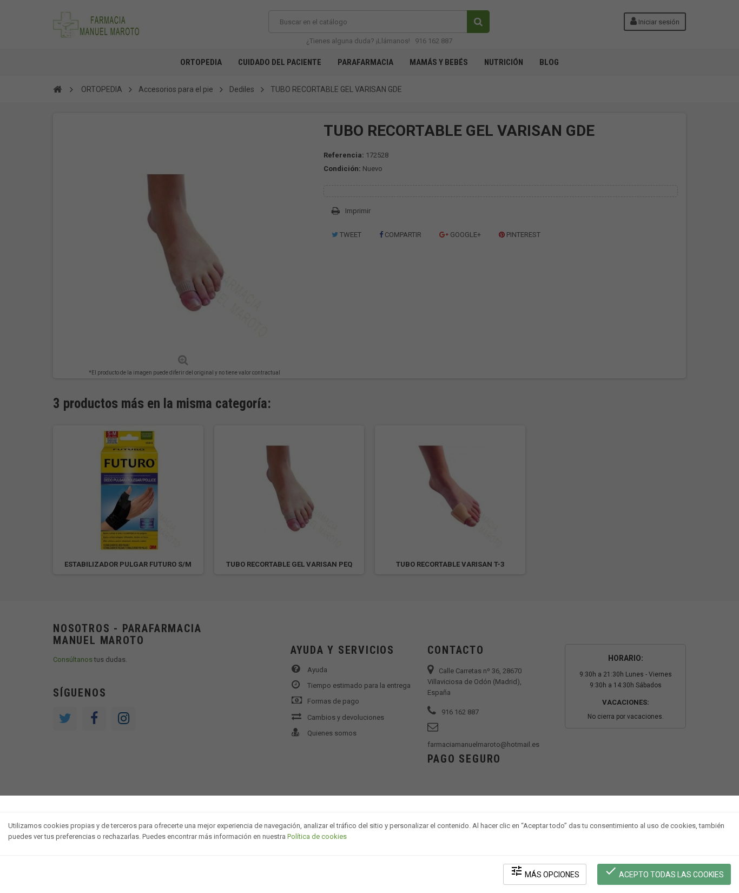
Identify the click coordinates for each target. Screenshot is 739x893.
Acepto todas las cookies (664, 871)
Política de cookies (317, 836)
